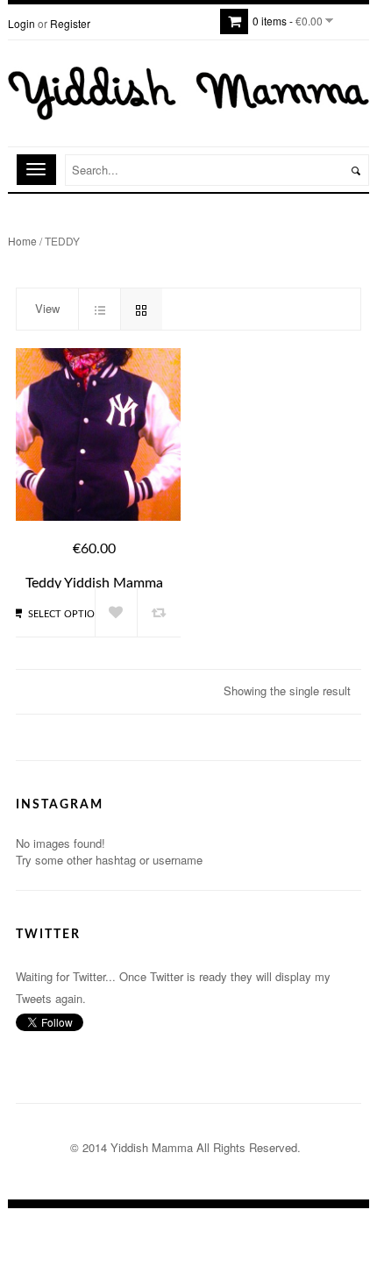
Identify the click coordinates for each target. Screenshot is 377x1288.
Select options (67, 614)
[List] (99, 309)
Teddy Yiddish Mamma (94, 583)
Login (21, 23)
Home (22, 240)
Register (70, 23)
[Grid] (141, 309)
